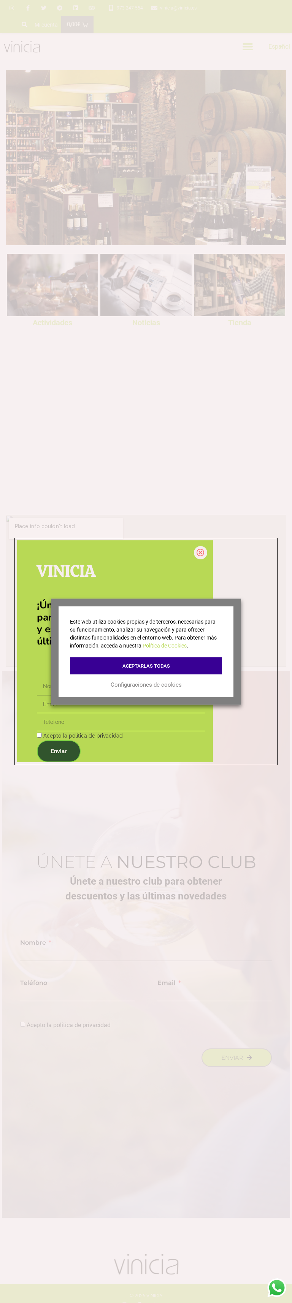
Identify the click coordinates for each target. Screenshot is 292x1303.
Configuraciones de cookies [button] (146, 684)
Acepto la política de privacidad (83, 736)
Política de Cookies (165, 645)
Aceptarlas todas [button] (146, 665)
